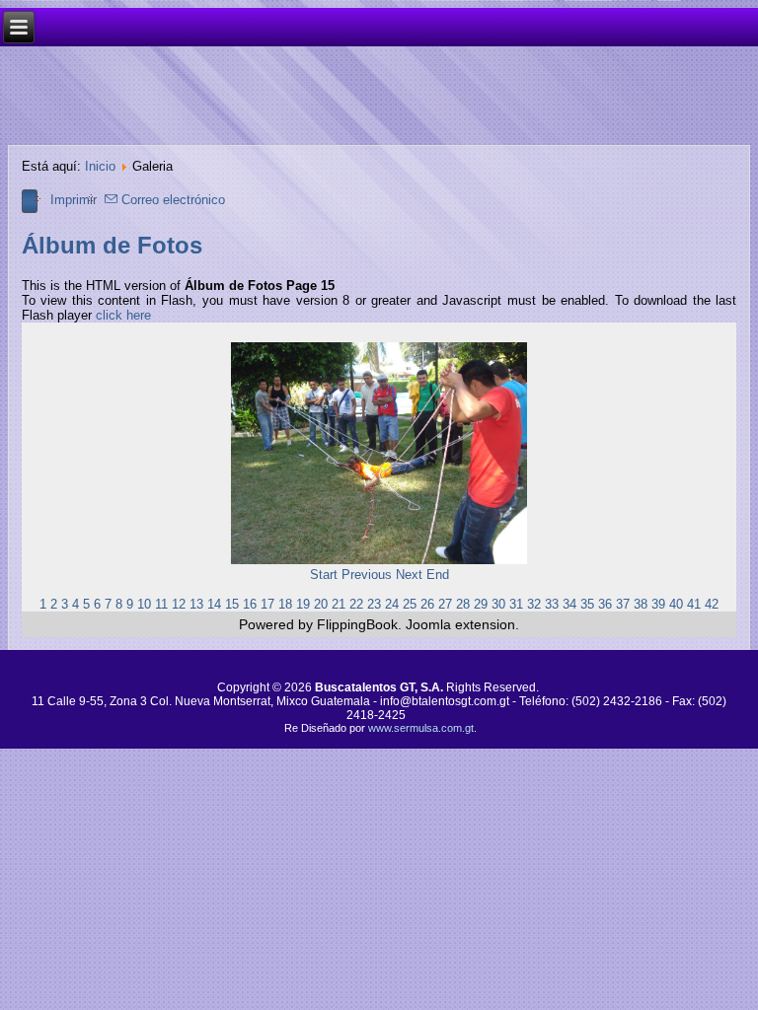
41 (694, 604)
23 (374, 604)
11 (161, 604)
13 (196, 604)
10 (144, 604)
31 (516, 604)
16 (250, 604)
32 (534, 604)
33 (552, 604)
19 (303, 604)
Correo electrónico (171, 199)
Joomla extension (460, 624)
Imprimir (73, 199)
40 (676, 604)
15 (232, 604)
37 (623, 604)
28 (463, 604)
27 (445, 604)
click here (123, 315)
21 (338, 604)
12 (179, 604)
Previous (366, 574)
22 (356, 604)
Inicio (100, 166)
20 (321, 604)
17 (267, 604)
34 (569, 604)
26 (427, 604)
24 (392, 604)
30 (498, 604)
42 (712, 604)
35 (587, 604)
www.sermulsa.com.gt (421, 728)
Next (409, 574)
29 (481, 604)
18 (285, 604)
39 (658, 604)
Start (324, 574)
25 (410, 604)
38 (640, 604)
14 (214, 604)
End (437, 574)
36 (605, 604)
